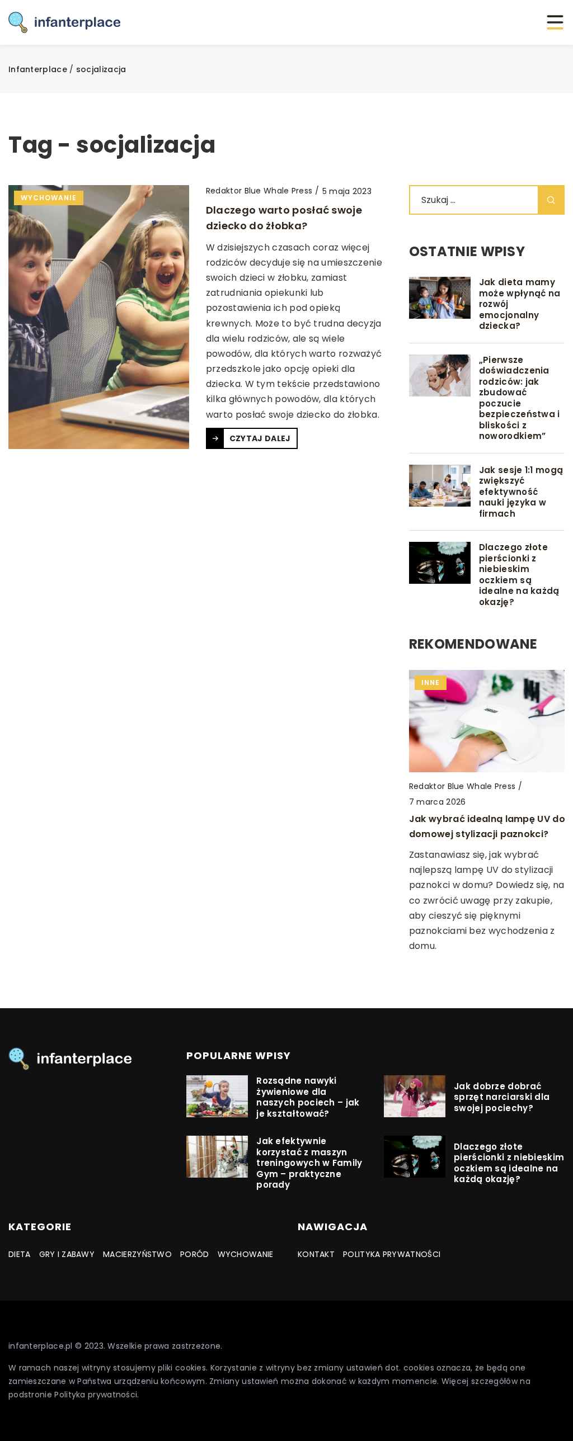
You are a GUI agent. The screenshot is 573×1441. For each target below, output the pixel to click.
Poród (194, 1254)
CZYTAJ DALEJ (260, 438)
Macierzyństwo (137, 1254)
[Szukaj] (551, 200)
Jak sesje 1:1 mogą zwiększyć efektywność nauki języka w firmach (521, 492)
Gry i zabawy (67, 1254)
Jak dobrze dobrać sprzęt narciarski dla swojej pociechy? (501, 1097)
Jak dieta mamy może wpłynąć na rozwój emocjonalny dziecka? (520, 304)
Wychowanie (246, 1254)
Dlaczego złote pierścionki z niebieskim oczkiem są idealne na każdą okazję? (519, 574)
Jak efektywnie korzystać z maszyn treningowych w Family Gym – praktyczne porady (309, 1163)
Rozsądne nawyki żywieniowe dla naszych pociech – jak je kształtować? (307, 1097)
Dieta (19, 1254)
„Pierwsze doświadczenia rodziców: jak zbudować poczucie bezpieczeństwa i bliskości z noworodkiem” (519, 398)
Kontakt (316, 1254)
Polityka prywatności (391, 1254)
